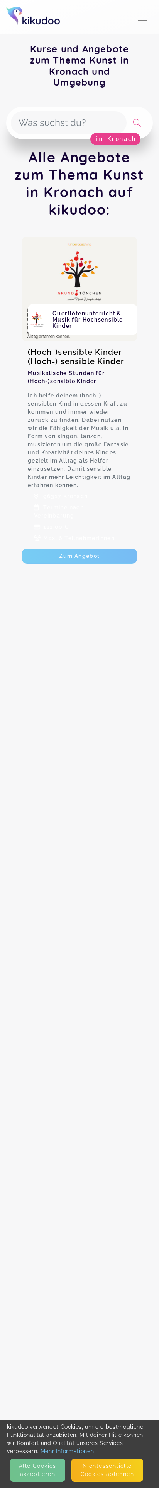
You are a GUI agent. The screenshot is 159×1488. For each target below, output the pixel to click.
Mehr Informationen (67, 1451)
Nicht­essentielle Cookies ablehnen (107, 1470)
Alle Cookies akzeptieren (37, 1470)
